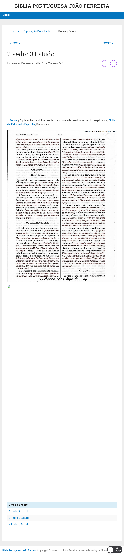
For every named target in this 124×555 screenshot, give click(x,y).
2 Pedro (12, 120)
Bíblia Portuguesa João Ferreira (61, 5)
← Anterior (14, 42)
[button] (114, 549)
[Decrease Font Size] (113, 63)
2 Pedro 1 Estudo (19, 511)
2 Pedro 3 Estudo (19, 524)
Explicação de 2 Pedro (37, 31)
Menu (6, 15)
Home (15, 31)
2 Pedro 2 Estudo (19, 517)
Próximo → (110, 42)
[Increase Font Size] (105, 63)
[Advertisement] (62, 92)
